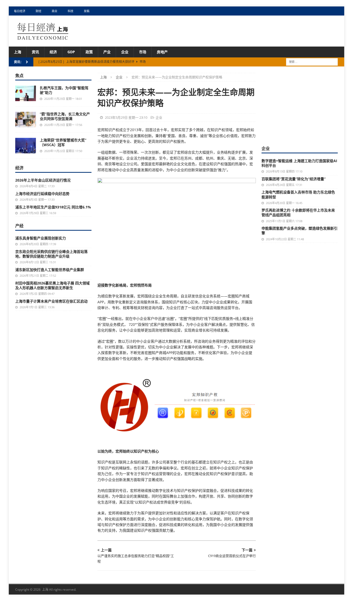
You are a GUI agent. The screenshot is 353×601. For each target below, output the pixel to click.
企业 (124, 51)
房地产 (162, 51)
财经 (38, 11)
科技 (70, 11)
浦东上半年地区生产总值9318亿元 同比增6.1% (53, 207)
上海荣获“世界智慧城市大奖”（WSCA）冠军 (63, 142)
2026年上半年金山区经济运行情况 (43, 180)
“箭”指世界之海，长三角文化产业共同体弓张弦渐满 (65, 116)
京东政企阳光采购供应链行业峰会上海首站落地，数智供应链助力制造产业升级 (51, 254)
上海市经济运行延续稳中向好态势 (42, 193)
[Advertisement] (300, 105)
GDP (71, 51)
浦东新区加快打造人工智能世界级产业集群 (49, 269)
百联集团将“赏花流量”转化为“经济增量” (294, 178)
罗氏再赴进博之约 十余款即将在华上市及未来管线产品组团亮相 (298, 212)
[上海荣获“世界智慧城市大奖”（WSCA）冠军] (25, 145)
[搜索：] (312, 61)
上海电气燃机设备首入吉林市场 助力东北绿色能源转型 (298, 194)
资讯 (35, 51)
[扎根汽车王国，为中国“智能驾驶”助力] (25, 93)
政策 (89, 51)
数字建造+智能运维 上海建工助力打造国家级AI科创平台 (299, 163)
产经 (19, 226)
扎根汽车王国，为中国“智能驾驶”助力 (64, 90)
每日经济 (19, 11)
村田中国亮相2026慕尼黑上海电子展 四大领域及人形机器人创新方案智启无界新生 (52, 285)
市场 (142, 51)
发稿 (86, 11)
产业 (107, 51)
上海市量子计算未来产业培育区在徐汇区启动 (51, 301)
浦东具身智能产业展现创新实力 (40, 238)
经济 (53, 51)
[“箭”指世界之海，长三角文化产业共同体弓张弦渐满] (25, 119)
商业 (54, 11)
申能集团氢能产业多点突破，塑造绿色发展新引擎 (299, 230)
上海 (17, 51)
